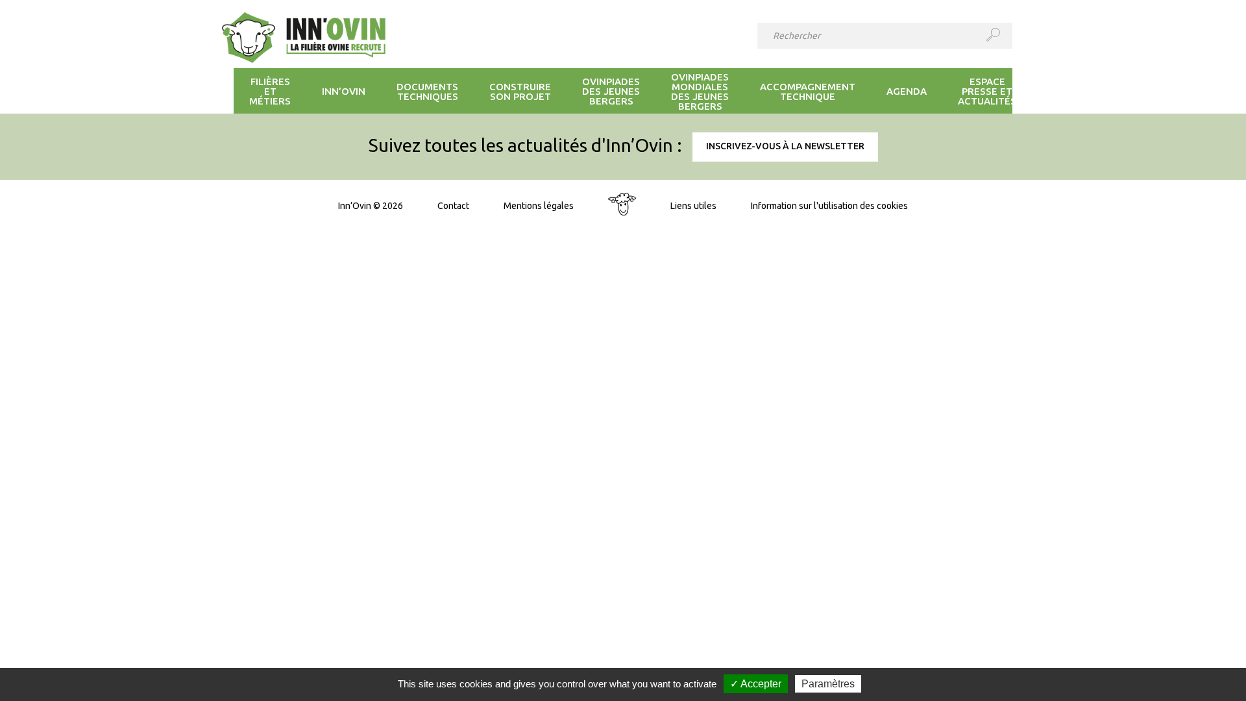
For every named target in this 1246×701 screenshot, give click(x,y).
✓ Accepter (755, 683)
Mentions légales (539, 206)
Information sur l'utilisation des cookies (829, 206)
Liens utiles (693, 206)
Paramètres (828, 683)
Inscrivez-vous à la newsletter (785, 146)
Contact (453, 206)
